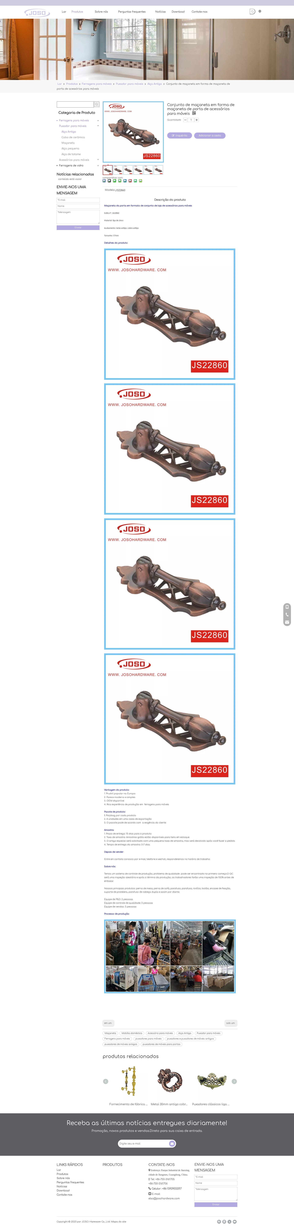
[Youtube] (235, 1222)
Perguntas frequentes (70, 1182)
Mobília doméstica (132, 1033)
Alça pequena (70, 148)
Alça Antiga (69, 131)
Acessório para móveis (160, 1033)
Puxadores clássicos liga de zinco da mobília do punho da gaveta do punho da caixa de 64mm (211, 1104)
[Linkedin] (224, 1222)
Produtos (62, 1174)
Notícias (62, 1186)
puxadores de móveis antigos (121, 1044)
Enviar (78, 227)
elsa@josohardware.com (164, 1198)
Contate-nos (64, 1194)
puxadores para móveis (149, 1039)
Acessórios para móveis (74, 160)
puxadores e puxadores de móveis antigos (190, 1039)
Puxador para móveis (72, 126)
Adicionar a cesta (210, 135)
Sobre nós (63, 1178)
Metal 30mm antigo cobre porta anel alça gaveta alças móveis (170, 1104)
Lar (59, 1170)
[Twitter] (229, 1222)
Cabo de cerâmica (73, 137)
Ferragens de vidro (71, 165)
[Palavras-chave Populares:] (252, 11)
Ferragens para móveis (74, 120)
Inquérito (181, 135)
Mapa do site (118, 1221)
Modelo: (110, 190)
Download (63, 1190)
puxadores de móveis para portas (161, 1044)
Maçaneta (68, 143)
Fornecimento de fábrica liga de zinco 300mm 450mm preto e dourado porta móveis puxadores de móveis (128, 1104)
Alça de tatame (71, 154)
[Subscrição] (172, 1144)
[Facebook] (219, 1222)
